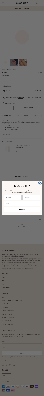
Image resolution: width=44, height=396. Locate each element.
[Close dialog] (40, 183)
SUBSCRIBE (22, 210)
